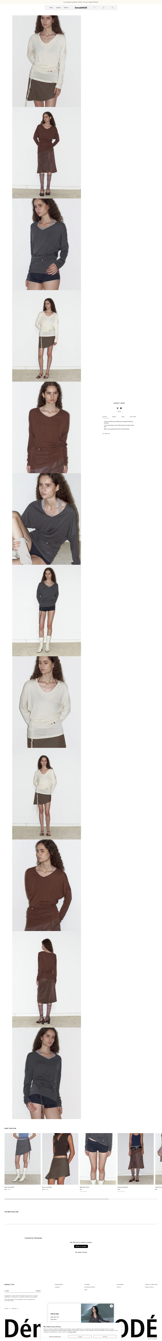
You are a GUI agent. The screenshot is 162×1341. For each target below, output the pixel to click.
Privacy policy (149, 1287)
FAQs (85, 1290)
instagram (120, 1284)
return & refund (89, 1287)
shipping (87, 1284)
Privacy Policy (72, 1332)
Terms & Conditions (151, 1284)
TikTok (119, 1287)
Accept (80, 1336)
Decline (105, 1336)
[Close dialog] (111, 1306)
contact (57, 1287)
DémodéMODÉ (59, 1284)
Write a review (81, 1246)
